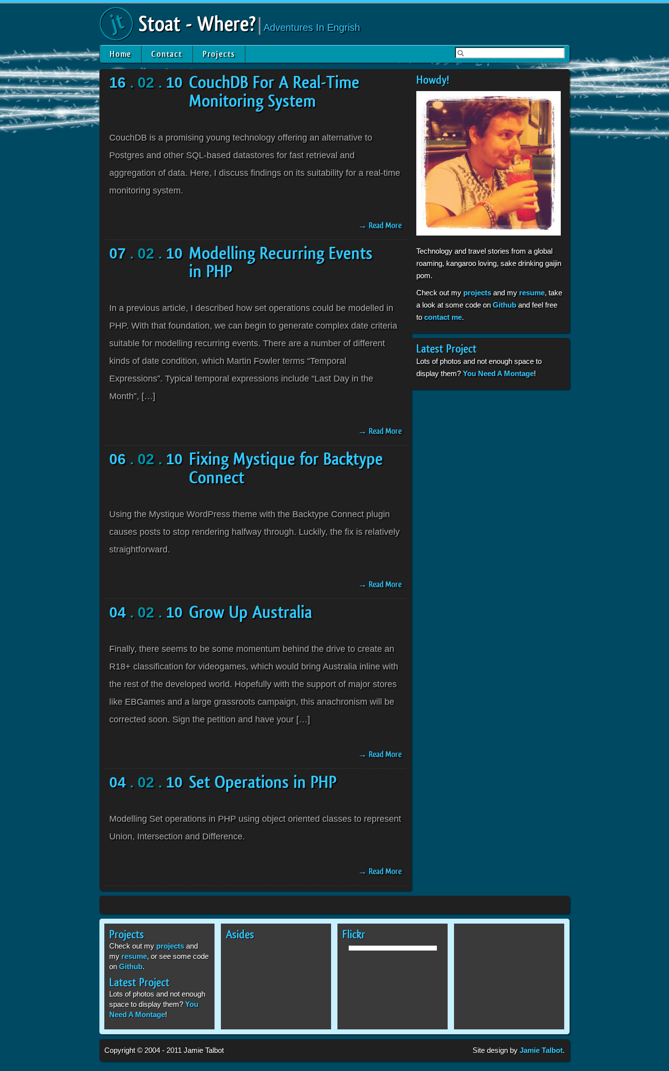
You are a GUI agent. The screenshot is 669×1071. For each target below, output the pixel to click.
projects (477, 292)
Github (504, 305)
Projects (219, 54)
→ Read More (380, 225)
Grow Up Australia (250, 612)
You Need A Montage (498, 373)
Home (120, 54)
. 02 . (146, 82)
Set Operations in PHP (262, 782)
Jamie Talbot (541, 1050)
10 (174, 82)
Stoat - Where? (197, 24)
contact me (443, 317)
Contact (167, 54)
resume (532, 292)
